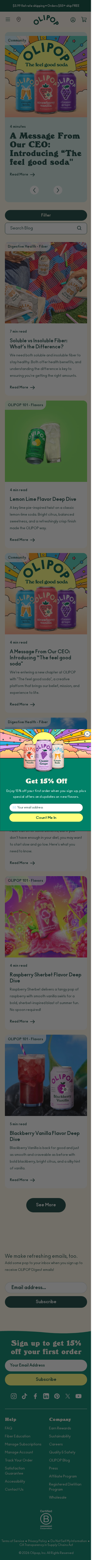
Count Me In (46, 817)
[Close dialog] (87, 734)
